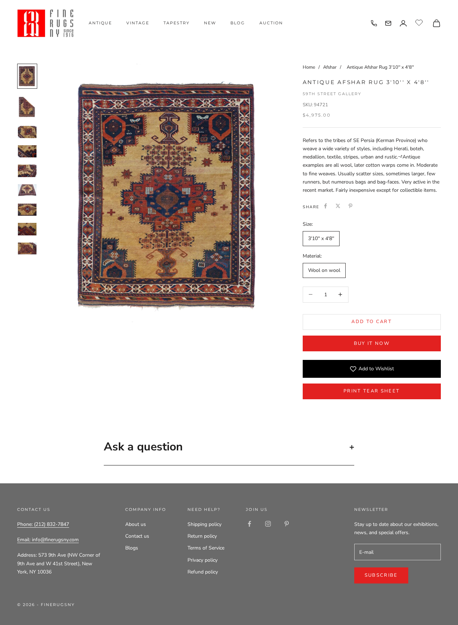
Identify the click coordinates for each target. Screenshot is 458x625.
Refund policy (202, 571)
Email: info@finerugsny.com (48, 539)
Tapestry (177, 22)
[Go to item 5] (27, 170)
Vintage (137, 22)
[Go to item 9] (27, 248)
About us (135, 524)
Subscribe (381, 575)
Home (309, 67)
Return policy (202, 536)
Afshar (330, 67)
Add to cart (371, 321)
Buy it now (372, 343)
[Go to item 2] (27, 106)
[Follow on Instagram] (268, 523)
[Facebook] (325, 206)
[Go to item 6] (27, 190)
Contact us (137, 536)
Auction (271, 22)
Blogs (131, 548)
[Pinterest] (350, 206)
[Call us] (373, 23)
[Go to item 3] (27, 132)
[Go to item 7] (27, 209)
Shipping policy (204, 524)
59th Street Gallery (332, 93)
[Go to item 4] (27, 151)
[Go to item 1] (27, 76)
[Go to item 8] (27, 229)
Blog (237, 22)
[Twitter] (338, 206)
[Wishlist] (420, 22)
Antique (100, 22)
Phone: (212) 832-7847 (43, 524)
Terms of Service (205, 548)
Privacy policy (202, 560)
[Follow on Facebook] (249, 523)
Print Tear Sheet (372, 391)
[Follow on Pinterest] (286, 523)
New (210, 22)
